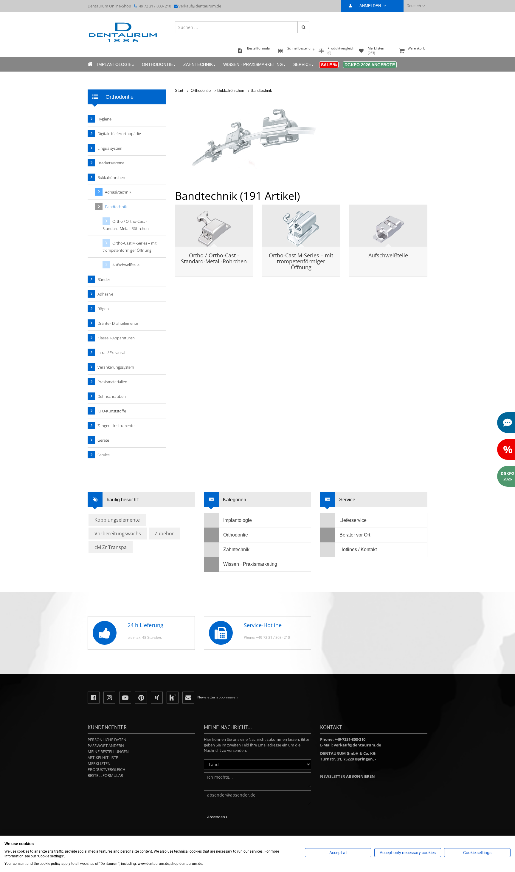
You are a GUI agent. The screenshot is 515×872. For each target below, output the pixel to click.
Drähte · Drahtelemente (117, 323)
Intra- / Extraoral (111, 352)
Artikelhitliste (103, 757)
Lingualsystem (109, 148)
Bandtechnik (261, 90)
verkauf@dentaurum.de (200, 6)
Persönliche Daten (107, 739)
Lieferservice (353, 520)
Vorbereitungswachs (117, 533)
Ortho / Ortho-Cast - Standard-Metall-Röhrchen (214, 258)
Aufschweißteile (388, 255)
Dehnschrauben (111, 396)
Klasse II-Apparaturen (116, 338)
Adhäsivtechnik (118, 192)
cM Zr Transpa (110, 547)
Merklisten (99, 763)
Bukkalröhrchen (230, 90)
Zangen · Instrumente (115, 425)
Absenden (216, 817)
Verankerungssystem (115, 367)
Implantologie (114, 64)
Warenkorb (416, 48)
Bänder (103, 279)
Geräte (103, 440)
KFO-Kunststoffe (111, 411)
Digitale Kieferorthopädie (119, 133)
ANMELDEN (370, 6)
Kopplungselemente (117, 520)
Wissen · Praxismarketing (253, 64)
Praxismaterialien (112, 381)
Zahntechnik (198, 64)
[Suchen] (303, 27)
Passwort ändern (106, 745)
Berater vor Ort (354, 534)
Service (302, 64)
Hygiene (104, 119)
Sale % (329, 64)
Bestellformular (105, 775)
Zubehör (164, 533)
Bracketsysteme (110, 163)
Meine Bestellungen (108, 751)
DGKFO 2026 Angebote (370, 64)
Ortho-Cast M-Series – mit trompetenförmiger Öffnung (301, 261)
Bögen (103, 308)
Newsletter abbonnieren (347, 776)
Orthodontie (157, 64)
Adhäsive (105, 294)
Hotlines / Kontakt (358, 549)
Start (179, 90)
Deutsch (414, 6)
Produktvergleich (106, 769)
